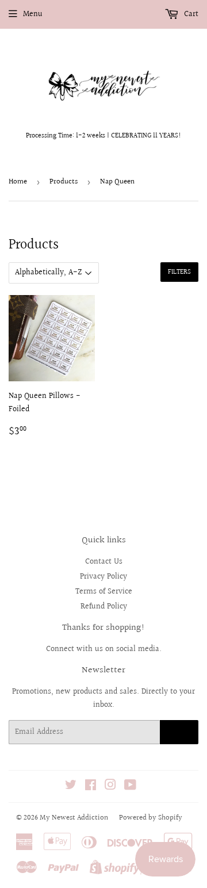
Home (18, 181)
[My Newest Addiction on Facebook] (91, 786)
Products (63, 181)
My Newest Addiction (74, 818)
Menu (33, 14)
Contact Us (103, 562)
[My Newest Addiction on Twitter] (70, 786)
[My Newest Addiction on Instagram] (110, 786)
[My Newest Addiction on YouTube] (130, 786)
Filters (179, 272)
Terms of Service (103, 591)
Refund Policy (103, 606)
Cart (190, 14)
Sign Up (179, 732)
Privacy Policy (103, 577)
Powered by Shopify (150, 818)
